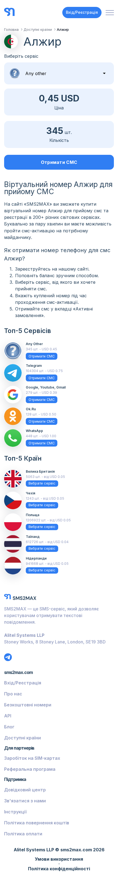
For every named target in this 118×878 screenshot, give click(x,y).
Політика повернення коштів (36, 822)
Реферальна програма (29, 769)
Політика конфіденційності (59, 868)
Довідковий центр (25, 789)
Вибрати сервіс (42, 483)
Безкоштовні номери (27, 705)
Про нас (13, 694)
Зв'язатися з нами (25, 800)
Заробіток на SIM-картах (32, 758)
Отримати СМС (59, 162)
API (7, 716)
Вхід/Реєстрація (82, 12)
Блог (9, 727)
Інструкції (15, 811)
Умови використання (59, 859)
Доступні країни (22, 738)
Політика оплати (23, 833)
